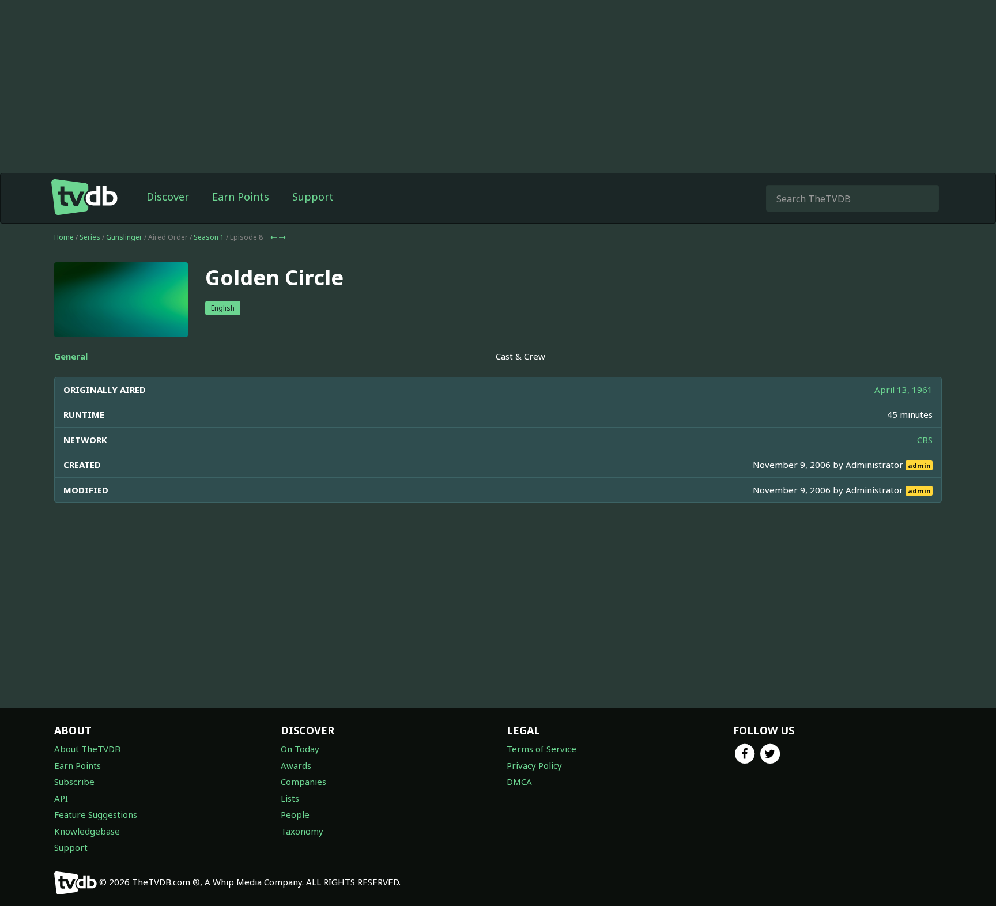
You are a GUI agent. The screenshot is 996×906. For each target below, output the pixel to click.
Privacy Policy (534, 765)
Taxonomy (302, 831)
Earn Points (240, 196)
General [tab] (71, 356)
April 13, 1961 (903, 389)
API (61, 798)
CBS (925, 440)
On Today (300, 748)
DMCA (519, 781)
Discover (167, 196)
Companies (303, 781)
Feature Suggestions (95, 814)
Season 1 (209, 237)
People (295, 814)
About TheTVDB (87, 748)
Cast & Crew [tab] (520, 356)
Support (313, 196)
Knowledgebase (87, 831)
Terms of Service (541, 748)
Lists (290, 798)
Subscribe (74, 781)
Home (64, 237)
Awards (296, 765)
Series (90, 237)
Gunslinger (124, 237)
